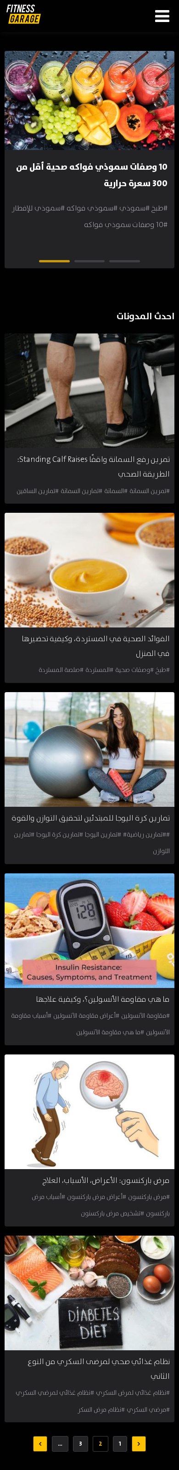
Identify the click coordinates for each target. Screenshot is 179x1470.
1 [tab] (137, 262)
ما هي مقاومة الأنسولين (108, 1032)
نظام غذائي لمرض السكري (131, 1393)
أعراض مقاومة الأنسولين (84, 1016)
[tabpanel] (89, 151)
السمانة (114, 491)
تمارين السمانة (80, 491)
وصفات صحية (132, 670)
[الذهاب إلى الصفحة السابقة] (139, 1444)
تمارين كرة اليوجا (57, 835)
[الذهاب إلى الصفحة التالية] (40, 1444)
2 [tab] (102, 262)
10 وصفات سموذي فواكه (123, 225)
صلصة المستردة (59, 670)
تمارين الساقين (36, 491)
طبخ (157, 208)
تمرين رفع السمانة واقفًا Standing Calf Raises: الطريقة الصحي (93, 467)
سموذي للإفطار (36, 208)
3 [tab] (67, 262)
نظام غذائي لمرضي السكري (53, 1393)
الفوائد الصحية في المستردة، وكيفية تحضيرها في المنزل (96, 646)
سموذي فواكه (90, 208)
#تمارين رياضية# (144, 835)
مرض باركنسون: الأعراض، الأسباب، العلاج (106, 1181)
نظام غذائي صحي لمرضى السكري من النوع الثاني (99, 1369)
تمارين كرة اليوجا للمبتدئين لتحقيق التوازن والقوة (90, 818)
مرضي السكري (146, 1410)
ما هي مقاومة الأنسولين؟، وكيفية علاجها (103, 999)
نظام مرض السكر (99, 1410)
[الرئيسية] (23, 14)
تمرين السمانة (147, 491)
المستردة (97, 670)
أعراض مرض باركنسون (95, 1197)
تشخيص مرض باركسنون (110, 1214)
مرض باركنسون (147, 1197)
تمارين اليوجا (101, 835)
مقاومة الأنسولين (143, 1016)
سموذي (132, 208)
